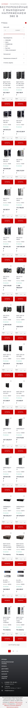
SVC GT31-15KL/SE (19, 121)
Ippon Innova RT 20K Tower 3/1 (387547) (20, 83)
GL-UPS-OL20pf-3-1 (6, 581)
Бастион (7, 48)
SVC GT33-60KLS (6, 277)
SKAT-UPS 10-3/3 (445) (7, 355)
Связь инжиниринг (10, 50)
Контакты (5, 671)
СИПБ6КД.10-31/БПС (7, 507)
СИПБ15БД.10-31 (7, 468)
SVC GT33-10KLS (19, 160)
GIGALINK (8, 40)
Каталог (4, 674)
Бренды (4, 659)
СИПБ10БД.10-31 (20, 429)
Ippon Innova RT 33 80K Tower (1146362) (6, 619)
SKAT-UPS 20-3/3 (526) (20, 392)
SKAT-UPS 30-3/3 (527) (7, 392)
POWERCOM (8, 44)
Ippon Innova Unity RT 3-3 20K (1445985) (7, 545)
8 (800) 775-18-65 (11, 682)
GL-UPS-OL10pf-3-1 (19, 581)
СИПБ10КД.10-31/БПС (20, 507)
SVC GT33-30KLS (6, 238)
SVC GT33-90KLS (19, 277)
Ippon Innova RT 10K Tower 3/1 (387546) (7, 83)
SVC (6, 46)
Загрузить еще (14, 645)
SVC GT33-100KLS (6, 316)
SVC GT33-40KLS (19, 238)
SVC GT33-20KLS (19, 199)
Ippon (6, 42)
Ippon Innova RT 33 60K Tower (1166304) (19, 619)
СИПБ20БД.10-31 (20, 468)
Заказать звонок (9, 684)
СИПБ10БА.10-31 (7, 429)
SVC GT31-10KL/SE (6, 121)
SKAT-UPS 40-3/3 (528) (20, 355)
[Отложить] (10, 71)
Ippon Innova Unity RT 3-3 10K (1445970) (20, 545)
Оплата (4, 666)
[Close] (25, 702)
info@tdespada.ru (9, 690)
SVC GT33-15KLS (6, 199)
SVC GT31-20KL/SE (6, 160)
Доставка (5, 668)
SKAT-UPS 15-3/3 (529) (20, 316)
